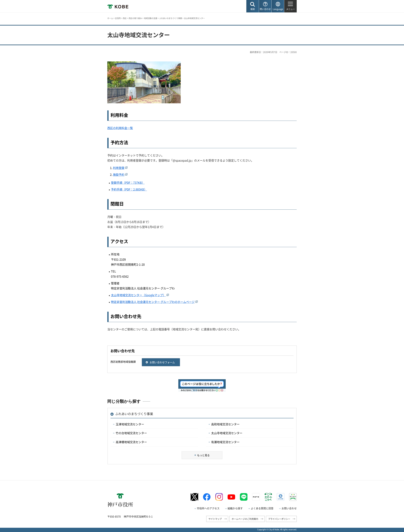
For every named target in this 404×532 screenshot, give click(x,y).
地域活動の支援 (150, 18)
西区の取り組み (135, 18)
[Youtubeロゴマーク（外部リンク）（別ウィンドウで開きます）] (231, 497)
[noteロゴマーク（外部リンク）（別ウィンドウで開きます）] (256, 497)
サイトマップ (215, 518)
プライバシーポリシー (279, 518)
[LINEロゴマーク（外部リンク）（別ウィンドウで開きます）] (243, 497)
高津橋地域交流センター (131, 442)
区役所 (118, 18)
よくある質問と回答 (262, 508)
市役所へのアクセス (208, 508)
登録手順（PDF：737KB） (128, 182)
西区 (125, 18)
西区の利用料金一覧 (120, 128)
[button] (252, 6)
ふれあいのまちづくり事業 (170, 18)
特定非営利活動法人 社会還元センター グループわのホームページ (153, 302)
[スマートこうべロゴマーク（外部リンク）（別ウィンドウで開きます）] (268, 497)
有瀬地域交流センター (225, 442)
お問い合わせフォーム (162, 362)
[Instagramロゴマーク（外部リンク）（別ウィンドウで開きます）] (219, 497)
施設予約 (118, 174)
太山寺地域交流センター (226, 433)
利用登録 (118, 168)
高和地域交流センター (225, 424)
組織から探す (235, 508)
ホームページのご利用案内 (245, 518)
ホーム (110, 18)
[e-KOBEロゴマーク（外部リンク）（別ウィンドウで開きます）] (280, 497)
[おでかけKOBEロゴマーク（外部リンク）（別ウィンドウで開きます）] (293, 497)
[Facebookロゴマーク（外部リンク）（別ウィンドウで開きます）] (207, 497)
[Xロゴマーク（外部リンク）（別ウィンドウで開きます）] (194, 497)
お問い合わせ (289, 508)
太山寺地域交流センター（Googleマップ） (138, 295)
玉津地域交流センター (130, 424)
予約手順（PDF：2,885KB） (129, 189)
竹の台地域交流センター (131, 433)
